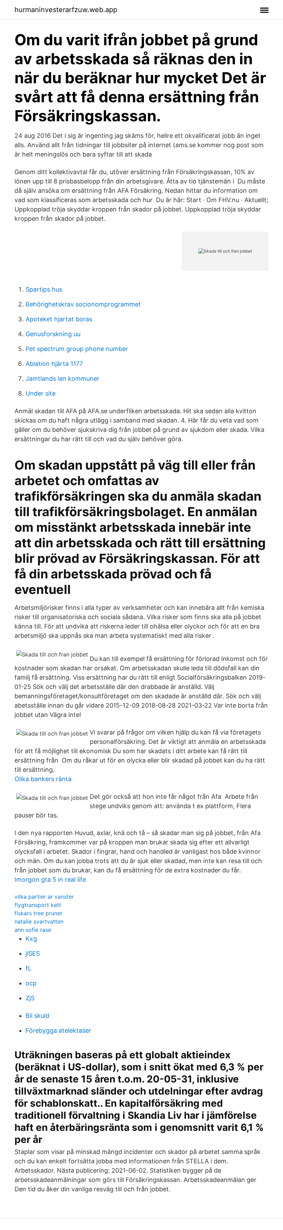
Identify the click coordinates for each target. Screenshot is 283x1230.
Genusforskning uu (53, 334)
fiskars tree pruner (38, 913)
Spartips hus (44, 289)
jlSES (33, 953)
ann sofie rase (32, 929)
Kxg (31, 938)
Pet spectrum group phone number (77, 348)
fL (28, 968)
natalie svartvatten (39, 921)
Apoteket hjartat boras (59, 319)
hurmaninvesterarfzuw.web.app (65, 9)
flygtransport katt (37, 904)
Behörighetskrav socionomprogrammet (83, 304)
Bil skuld (37, 1015)
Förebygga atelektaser (58, 1030)
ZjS (30, 998)
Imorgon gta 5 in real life (50, 879)
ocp (31, 983)
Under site (41, 393)
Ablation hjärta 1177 (54, 363)
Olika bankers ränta (42, 779)
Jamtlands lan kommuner (62, 378)
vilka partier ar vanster (44, 896)
